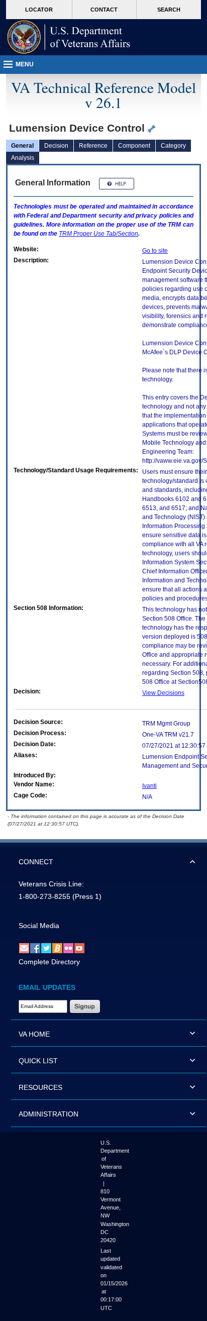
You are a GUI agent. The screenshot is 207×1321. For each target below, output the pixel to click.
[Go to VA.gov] (69, 37)
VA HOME (34, 1034)
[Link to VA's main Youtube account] (79, 947)
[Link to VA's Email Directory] (24, 947)
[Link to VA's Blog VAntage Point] (57, 947)
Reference (93, 145)
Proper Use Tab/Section (98, 233)
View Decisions (163, 692)
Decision (56, 145)
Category (173, 145)
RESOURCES (40, 1087)
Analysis (22, 157)
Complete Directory (49, 962)
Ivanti (149, 785)
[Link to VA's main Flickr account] (68, 947)
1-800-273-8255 (44, 896)
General (22, 145)
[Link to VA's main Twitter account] (46, 947)
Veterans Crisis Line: (51, 884)
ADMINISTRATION (48, 1114)
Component (134, 145)
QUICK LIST (38, 1061)
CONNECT (36, 862)
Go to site (155, 250)
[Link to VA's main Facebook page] (35, 947)
